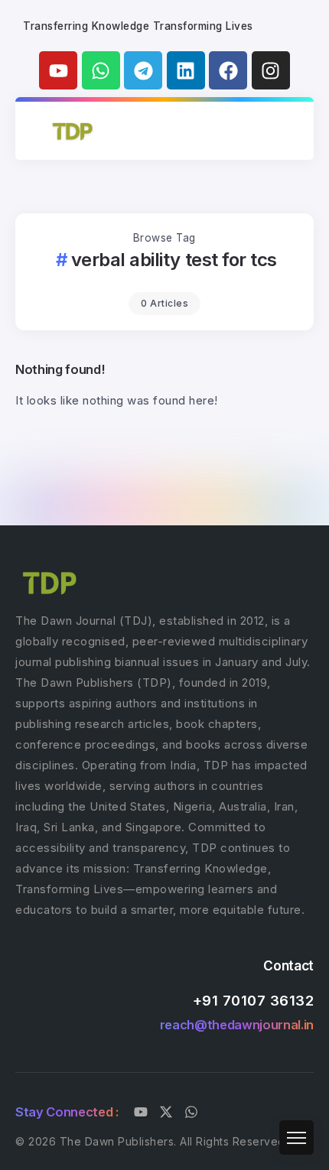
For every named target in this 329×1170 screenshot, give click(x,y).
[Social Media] (141, 1112)
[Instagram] (271, 70)
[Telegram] (143, 70)
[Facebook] (228, 70)
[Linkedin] (186, 70)
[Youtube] (58, 70)
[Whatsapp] (101, 70)
